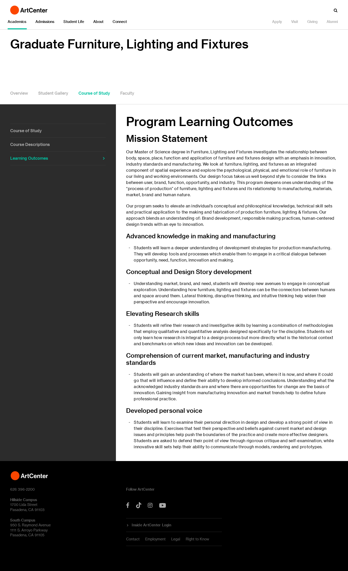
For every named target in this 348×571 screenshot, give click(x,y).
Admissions (44, 21)
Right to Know (197, 539)
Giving (312, 21)
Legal (175, 539)
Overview (19, 93)
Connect (120, 21)
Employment (155, 539)
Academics (17, 21)
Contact (133, 539)
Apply (277, 21)
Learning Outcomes (29, 158)
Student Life (73, 21)
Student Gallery (53, 93)
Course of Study (94, 93)
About (98, 21)
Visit (294, 21)
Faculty (127, 93)
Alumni (332, 21)
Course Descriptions (30, 144)
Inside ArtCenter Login (151, 525)
